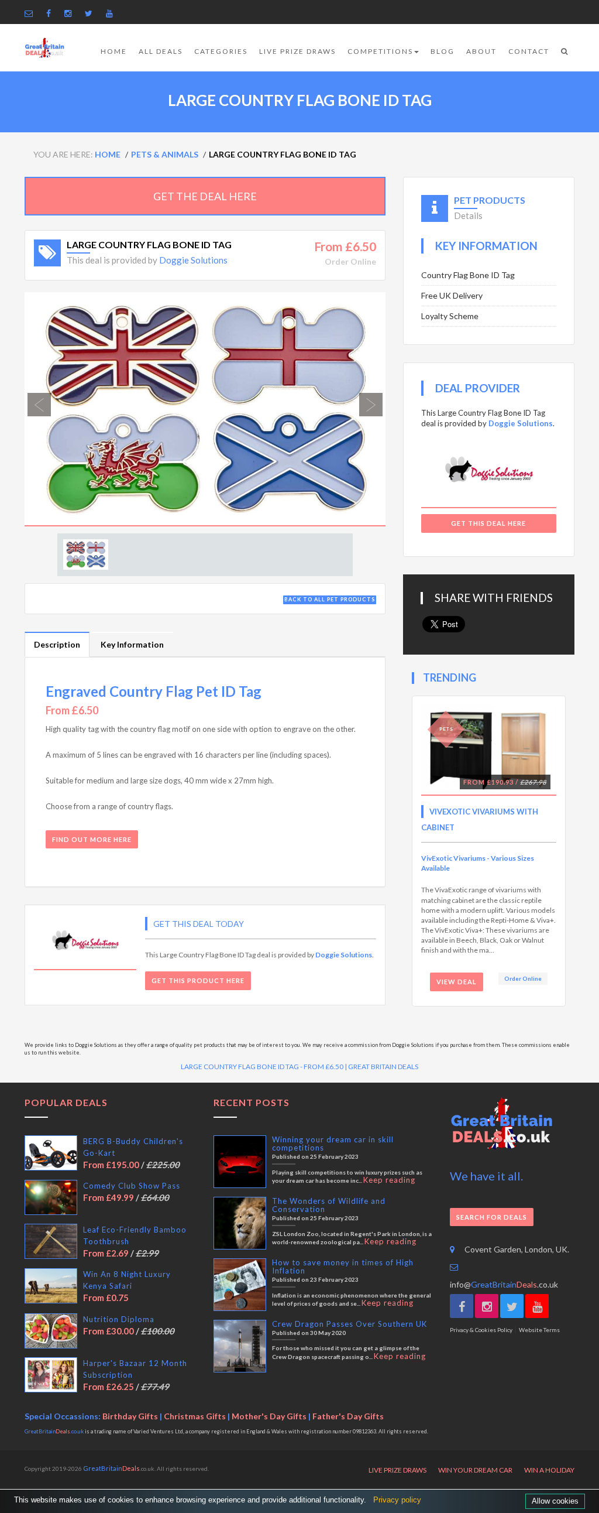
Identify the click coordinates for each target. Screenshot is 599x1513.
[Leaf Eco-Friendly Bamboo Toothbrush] (51, 1241)
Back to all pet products (329, 599)
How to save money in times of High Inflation (343, 1266)
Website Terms (539, 1329)
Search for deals (491, 1217)
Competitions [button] (380, 51)
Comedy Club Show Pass (131, 1185)
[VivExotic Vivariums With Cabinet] (488, 750)
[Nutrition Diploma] (51, 1330)
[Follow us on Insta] (70, 13)
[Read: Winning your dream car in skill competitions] (240, 1161)
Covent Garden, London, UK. (516, 1249)
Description (57, 644)
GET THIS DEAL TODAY (198, 924)
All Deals (161, 51)
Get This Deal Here (488, 523)
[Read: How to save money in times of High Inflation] (240, 1284)
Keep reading (389, 1180)
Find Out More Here (92, 839)
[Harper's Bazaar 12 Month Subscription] (51, 1374)
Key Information (132, 644)
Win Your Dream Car (475, 1470)
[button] (51, 409)
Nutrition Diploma (118, 1319)
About (481, 51)
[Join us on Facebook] (51, 13)
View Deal (456, 981)
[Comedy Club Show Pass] (51, 1197)
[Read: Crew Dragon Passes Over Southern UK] (240, 1346)
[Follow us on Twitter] (91, 13)
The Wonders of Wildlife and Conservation (328, 1205)
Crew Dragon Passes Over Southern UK (349, 1324)
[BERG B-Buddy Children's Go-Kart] (51, 1152)
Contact (528, 51)
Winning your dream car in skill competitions (333, 1143)
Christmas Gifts (195, 1416)
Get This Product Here (198, 980)
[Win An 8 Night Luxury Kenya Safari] (51, 1285)
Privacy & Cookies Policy (481, 1329)
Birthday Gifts (130, 1416)
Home (114, 51)
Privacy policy (397, 1499)
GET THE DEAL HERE (205, 196)
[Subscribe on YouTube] (112, 13)
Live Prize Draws (297, 51)
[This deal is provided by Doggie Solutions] (85, 942)
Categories (220, 51)
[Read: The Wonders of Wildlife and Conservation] (240, 1223)
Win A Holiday (549, 1470)
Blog (443, 51)
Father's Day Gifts (348, 1416)
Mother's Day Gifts (269, 1416)
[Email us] (32, 13)
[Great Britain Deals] (44, 47)
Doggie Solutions (193, 260)
